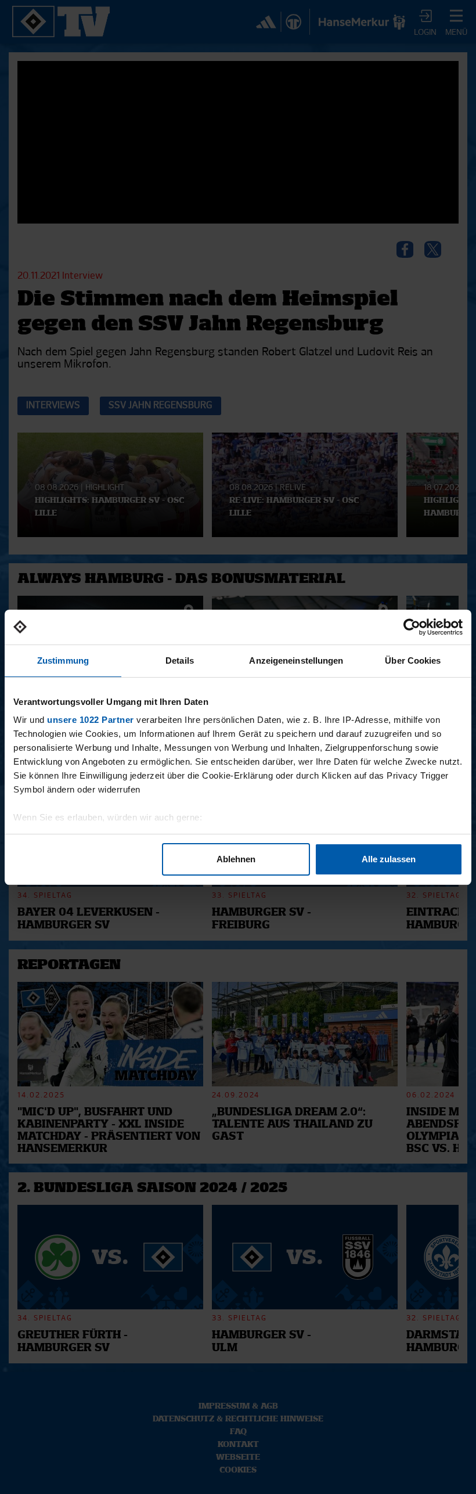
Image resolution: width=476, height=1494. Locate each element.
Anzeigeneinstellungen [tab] (296, 660)
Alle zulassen (389, 859)
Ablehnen (236, 859)
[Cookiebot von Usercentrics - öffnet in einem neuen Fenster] (412, 627)
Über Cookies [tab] (413, 660)
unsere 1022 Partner (90, 720)
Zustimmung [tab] (63, 660)
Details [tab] (179, 660)
